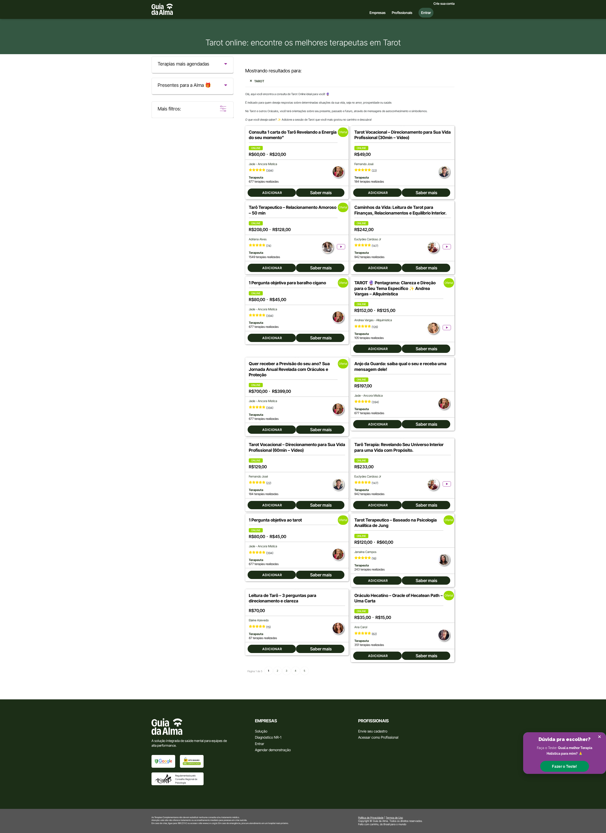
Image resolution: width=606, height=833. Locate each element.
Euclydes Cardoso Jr (367, 239)
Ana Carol (360, 627)
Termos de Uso (394, 817)
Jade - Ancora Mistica (263, 164)
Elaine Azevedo (259, 620)
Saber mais (321, 192)
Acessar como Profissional (378, 737)
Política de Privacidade (370, 817)
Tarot (259, 81)
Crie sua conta (443, 3)
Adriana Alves (258, 239)
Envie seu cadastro (372, 731)
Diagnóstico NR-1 (268, 737)
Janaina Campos (365, 552)
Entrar (259, 743)
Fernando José (364, 164)
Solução (261, 731)
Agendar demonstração (273, 750)
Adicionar (272, 193)
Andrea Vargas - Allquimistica (373, 320)
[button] (564, 766)
